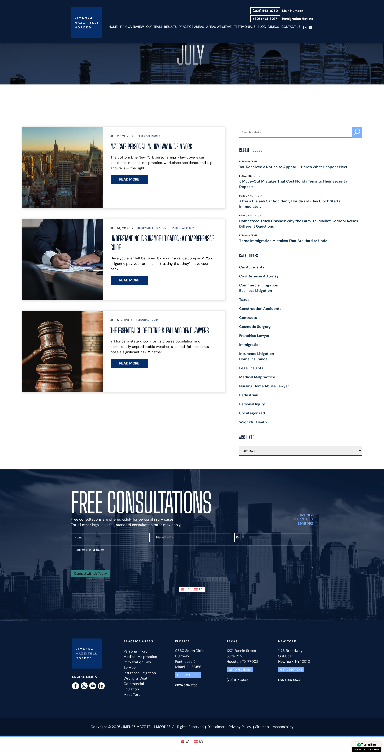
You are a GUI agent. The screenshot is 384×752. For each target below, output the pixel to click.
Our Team (154, 27)
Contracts (248, 317)
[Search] (357, 132)
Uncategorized (252, 413)
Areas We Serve (219, 27)
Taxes (244, 299)
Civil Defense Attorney (259, 276)
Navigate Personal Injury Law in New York (151, 146)
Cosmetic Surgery (255, 326)
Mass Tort (132, 694)
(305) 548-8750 (265, 11)
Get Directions (188, 675)
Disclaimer (216, 726)
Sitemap (262, 726)
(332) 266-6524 (289, 680)
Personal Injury (149, 136)
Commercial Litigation (258, 285)
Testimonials (244, 27)
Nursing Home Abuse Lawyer (264, 386)
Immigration (250, 344)
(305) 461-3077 (265, 19)
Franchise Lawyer (254, 335)
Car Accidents (251, 267)
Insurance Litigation (151, 228)
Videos (273, 27)
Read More (129, 179)
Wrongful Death (253, 422)
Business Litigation (255, 290)
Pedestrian (248, 395)
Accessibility (283, 726)
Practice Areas (191, 27)
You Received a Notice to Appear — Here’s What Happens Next (293, 167)
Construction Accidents (260, 308)
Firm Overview (132, 27)
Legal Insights (251, 368)
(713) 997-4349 (237, 680)
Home (113, 27)
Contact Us (290, 27)
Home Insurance (253, 359)
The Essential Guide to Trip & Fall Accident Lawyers (159, 330)
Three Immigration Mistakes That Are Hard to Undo (283, 240)
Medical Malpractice (257, 377)
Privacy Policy (240, 726)
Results (170, 27)
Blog (262, 27)
